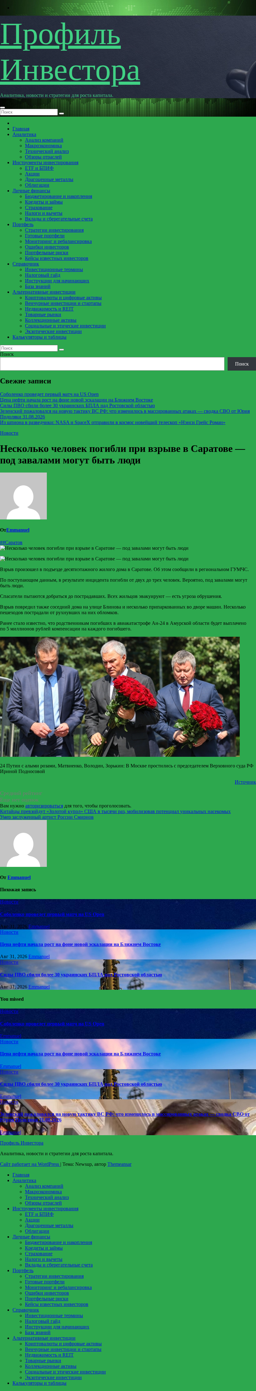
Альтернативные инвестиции (44, 292)
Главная (20, 128)
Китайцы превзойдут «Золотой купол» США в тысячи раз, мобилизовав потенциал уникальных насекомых (115, 811)
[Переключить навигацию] (2, 108)
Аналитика (24, 134)
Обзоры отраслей (43, 156)
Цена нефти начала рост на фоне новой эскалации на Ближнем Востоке (76, 399)
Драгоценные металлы (49, 179)
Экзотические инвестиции (53, 331)
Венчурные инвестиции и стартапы (63, 303)
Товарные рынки (43, 314)
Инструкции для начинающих (57, 280)
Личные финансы (31, 190)
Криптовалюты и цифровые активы (63, 297)
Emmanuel (17, 530)
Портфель (22, 224)
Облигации (37, 185)
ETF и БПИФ (39, 168)
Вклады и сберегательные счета (59, 218)
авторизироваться (44, 805)
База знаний (38, 286)
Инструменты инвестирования (45, 162)
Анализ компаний (44, 140)
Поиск (7, 354)
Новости (9, 433)
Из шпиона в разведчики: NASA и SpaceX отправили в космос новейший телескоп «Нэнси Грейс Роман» (112, 422)
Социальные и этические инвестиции (65, 325)
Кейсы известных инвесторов (56, 258)
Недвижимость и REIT (49, 308)
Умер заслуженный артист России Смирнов (47, 817)
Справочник (25, 263)
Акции (32, 173)
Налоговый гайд (42, 275)
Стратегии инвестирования (54, 230)
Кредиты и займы (44, 202)
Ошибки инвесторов (47, 247)
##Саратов (11, 542)
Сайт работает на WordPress (30, 1164)
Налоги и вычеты (43, 213)
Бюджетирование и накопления (58, 196)
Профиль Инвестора (21, 1143)
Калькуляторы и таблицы (39, 337)
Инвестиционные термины (54, 269)
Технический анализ (47, 151)
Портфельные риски (46, 252)
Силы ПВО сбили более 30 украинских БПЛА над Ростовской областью (77, 405)
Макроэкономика (43, 145)
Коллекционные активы (50, 320)
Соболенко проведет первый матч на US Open (49, 394)
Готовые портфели (45, 235)
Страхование (38, 207)
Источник (245, 782)
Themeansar (119, 1164)
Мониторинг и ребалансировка (58, 241)
